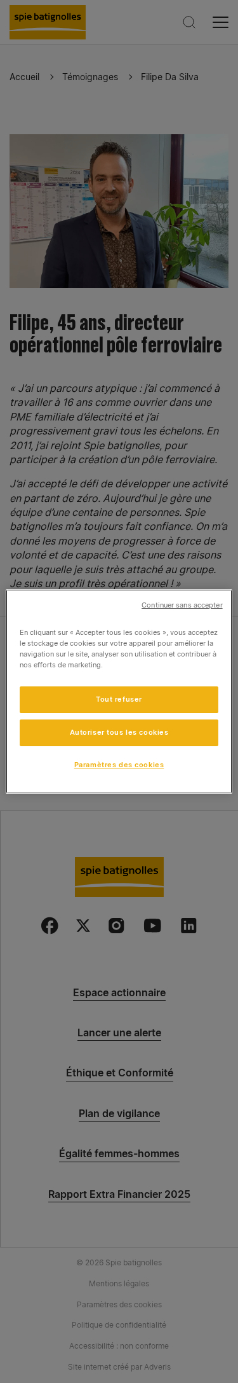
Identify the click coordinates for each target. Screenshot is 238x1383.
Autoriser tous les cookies (119, 732)
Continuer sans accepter (182, 605)
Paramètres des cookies (119, 764)
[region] (119, 691)
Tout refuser (119, 699)
